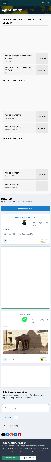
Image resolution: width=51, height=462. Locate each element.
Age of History (12, 10)
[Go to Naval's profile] (24, 319)
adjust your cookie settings (30, 448)
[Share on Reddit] (11, 434)
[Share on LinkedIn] (15, 434)
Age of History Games (38, 451)
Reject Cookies (28, 458)
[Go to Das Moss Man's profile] (24, 222)
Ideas (29, 202)
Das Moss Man (9, 202)
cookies (17, 446)
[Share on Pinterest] (19, 434)
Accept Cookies (11, 458)
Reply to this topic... (15, 408)
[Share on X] (3, 434)
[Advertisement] (25, 274)
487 (34, 218)
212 (30, 315)
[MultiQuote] (5, 241)
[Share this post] (47, 223)
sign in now (6, 398)
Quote (11, 241)
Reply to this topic (25, 208)
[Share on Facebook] (7, 434)
